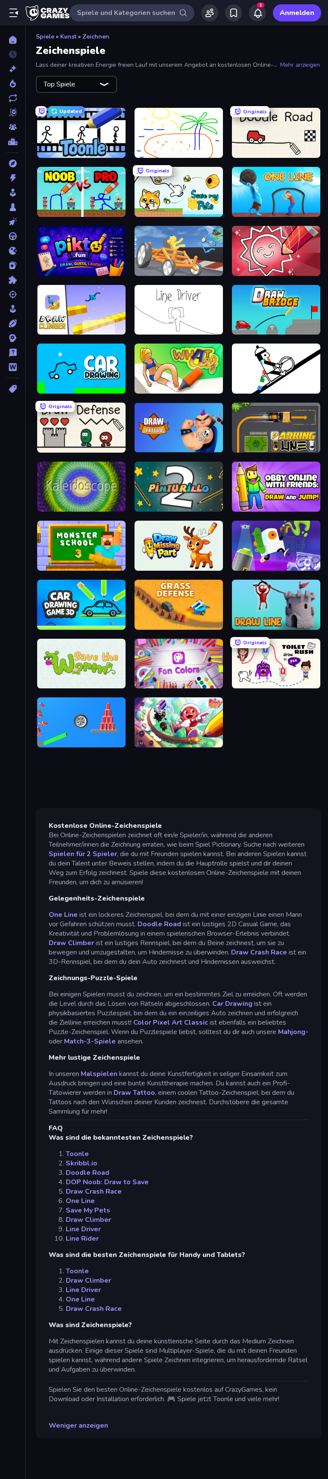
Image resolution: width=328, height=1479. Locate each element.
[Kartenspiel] (12, 265)
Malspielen (99, 1074)
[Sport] (12, 323)
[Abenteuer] (12, 163)
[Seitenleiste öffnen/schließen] (13, 13)
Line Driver (83, 1229)
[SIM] (12, 309)
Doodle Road (159, 924)
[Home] (12, 40)
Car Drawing (232, 1003)
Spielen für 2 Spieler (83, 854)
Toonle (77, 1154)
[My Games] (233, 12)
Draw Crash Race (259, 952)
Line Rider (82, 1238)
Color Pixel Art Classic (170, 1022)
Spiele (45, 37)
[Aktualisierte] (12, 98)
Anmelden (297, 13)
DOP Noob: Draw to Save (107, 1182)
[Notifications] (257, 12)
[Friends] (209, 12)
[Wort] (12, 367)
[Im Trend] (12, 83)
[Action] (12, 178)
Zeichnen (95, 37)
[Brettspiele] (12, 207)
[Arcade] (12, 192)
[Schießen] (12, 294)
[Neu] (12, 69)
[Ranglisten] (12, 141)
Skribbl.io (81, 1163)
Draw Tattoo (134, 1092)
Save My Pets (88, 1210)
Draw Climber (71, 943)
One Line (63, 914)
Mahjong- (293, 1032)
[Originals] (12, 112)
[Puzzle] (12, 280)
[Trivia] (12, 352)
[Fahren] (12, 236)
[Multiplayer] (12, 127)
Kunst (68, 37)
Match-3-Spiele (90, 1041)
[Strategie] (12, 338)
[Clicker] (12, 221)
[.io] (12, 250)
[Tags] (12, 389)
